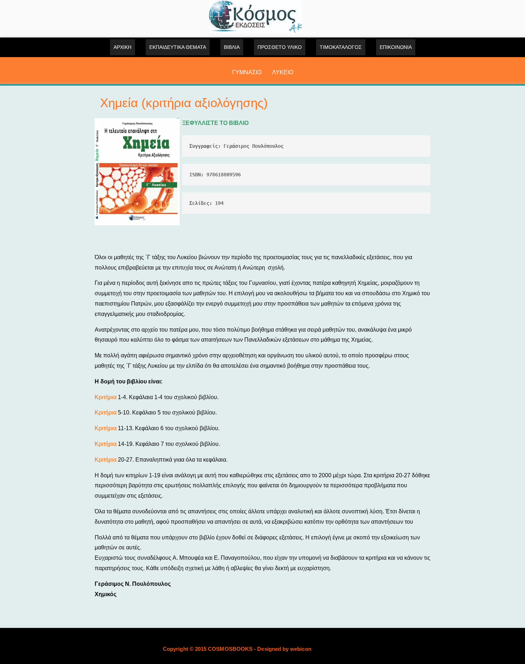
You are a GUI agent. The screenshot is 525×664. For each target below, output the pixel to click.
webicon (300, 649)
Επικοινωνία (396, 47)
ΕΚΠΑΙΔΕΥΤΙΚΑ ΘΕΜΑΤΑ (177, 47)
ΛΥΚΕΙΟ (282, 72)
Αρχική (122, 47)
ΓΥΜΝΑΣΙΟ (246, 72)
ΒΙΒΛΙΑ (232, 47)
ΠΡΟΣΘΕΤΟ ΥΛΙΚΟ (280, 47)
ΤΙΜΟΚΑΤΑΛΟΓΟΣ (341, 47)
